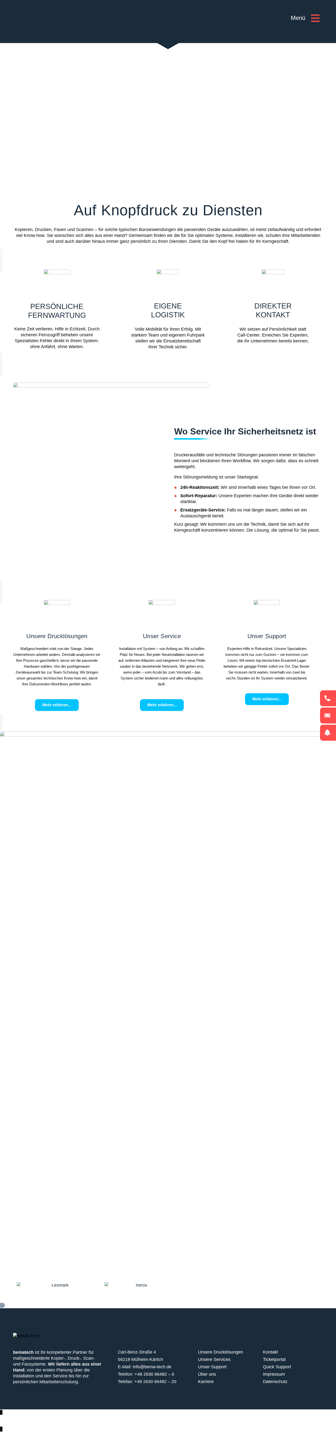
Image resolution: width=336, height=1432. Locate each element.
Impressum (274, 1374)
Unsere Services (214, 1359)
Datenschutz (275, 1381)
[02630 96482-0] (328, 698)
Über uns (207, 1374)
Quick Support (277, 1366)
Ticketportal (274, 1359)
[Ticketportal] (328, 715)
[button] (305, 19)
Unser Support (212, 1366)
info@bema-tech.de (152, 1366)
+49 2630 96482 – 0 (154, 1374)
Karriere (206, 1381)
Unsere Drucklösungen (220, 1352)
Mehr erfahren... (56, 705)
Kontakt (270, 1352)
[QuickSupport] (328, 732)
